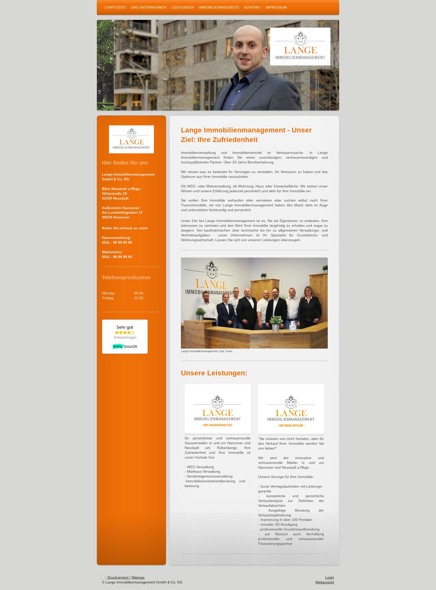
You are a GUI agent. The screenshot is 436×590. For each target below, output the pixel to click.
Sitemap (138, 577)
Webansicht (324, 582)
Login (329, 577)
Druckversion (117, 577)
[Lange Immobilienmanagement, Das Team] (254, 303)
